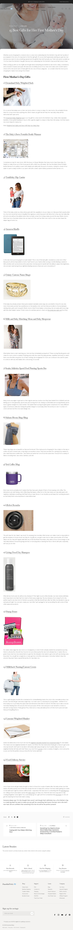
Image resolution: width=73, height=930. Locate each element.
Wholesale (62, 898)
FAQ (35, 887)
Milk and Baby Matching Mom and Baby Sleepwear (28, 319)
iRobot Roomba (13, 505)
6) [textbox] (27, 319)
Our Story (62, 887)
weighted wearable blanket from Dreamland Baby (45, 743)
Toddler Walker (26, 891)
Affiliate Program (64, 896)
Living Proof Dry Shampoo (18, 552)
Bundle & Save (25, 896)
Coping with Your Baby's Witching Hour (20, 831)
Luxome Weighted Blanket (17, 718)
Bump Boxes (11, 611)
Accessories (25, 893)
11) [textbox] (16, 552)
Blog (49, 887)
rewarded (11, 870)
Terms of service (16, 927)
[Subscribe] (32, 913)
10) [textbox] (11, 505)
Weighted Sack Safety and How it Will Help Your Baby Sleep (23, 125)
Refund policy (5, 927)
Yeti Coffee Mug (12, 464)
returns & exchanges (64, 871)
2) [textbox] (22, 134)
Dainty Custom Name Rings (18, 274)
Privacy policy (10, 927)
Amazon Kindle (12, 229)
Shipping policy (22, 927)
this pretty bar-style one (55, 310)
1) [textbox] (18, 83)
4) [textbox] (11, 229)
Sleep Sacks (25, 887)
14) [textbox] (16, 718)
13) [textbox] (19, 667)
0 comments (67, 817)
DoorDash (58, 795)
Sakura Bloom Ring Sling (16, 417)
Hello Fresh (31, 793)
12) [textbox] (10, 611)
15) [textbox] (14, 759)
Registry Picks (63, 893)
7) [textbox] (24, 368)
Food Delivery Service (15, 759)
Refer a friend (24, 870)
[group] (36, 71)
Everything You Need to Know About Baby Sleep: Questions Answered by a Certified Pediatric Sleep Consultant (51, 830)
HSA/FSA (36, 896)
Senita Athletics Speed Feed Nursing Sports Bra (25, 368)
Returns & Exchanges (39, 893)
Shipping (36, 891)
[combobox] (65, 1)
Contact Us (36, 889)
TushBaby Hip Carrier (15, 177)
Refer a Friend (63, 891)
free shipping (44, 870)
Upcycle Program (64, 889)
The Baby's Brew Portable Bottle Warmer (23, 134)
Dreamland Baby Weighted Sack (19, 83)
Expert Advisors (52, 891)
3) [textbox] (14, 177)
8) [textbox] (15, 417)
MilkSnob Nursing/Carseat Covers (21, 667)
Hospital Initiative (52, 893)
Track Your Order (38, 898)
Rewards (50, 889)
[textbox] (36, 77)
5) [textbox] (16, 274)
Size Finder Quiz (52, 896)
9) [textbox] (11, 464)
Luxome (40, 749)
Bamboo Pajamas (26, 889)
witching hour (65, 790)
